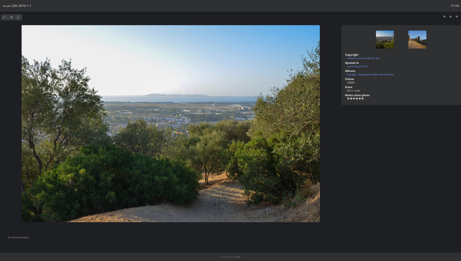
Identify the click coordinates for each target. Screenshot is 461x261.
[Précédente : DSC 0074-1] (450, 16)
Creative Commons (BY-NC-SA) (363, 58)
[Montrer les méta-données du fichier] (18, 17)
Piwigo (237, 256)
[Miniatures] (444, 16)
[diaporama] (12, 17)
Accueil (6, 6)
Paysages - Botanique (358, 74)
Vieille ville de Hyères (383, 74)
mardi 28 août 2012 (357, 66)
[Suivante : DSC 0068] (457, 16)
